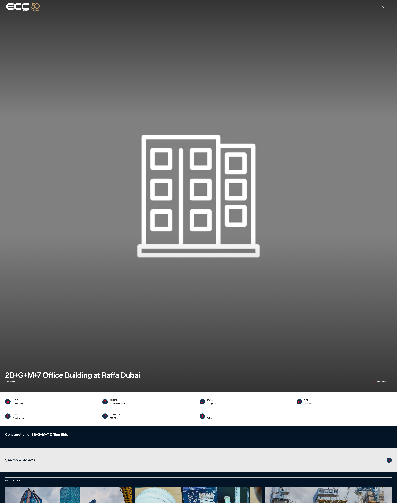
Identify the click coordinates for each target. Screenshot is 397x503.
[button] (383, 7)
